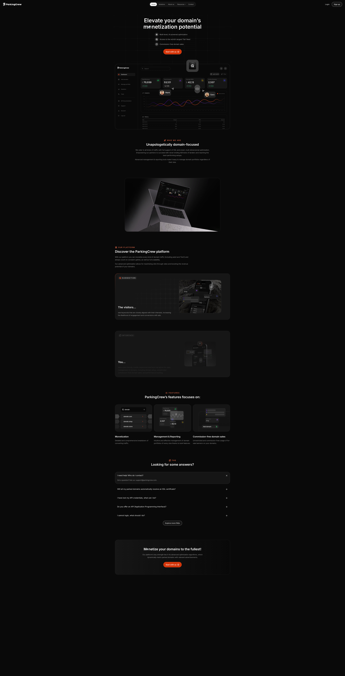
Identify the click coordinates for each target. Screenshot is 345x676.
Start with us (171, 52)
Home (153, 4)
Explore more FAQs (172, 523)
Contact (191, 4)
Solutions (162, 4)
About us (171, 4)
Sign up (337, 4)
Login (327, 4)
